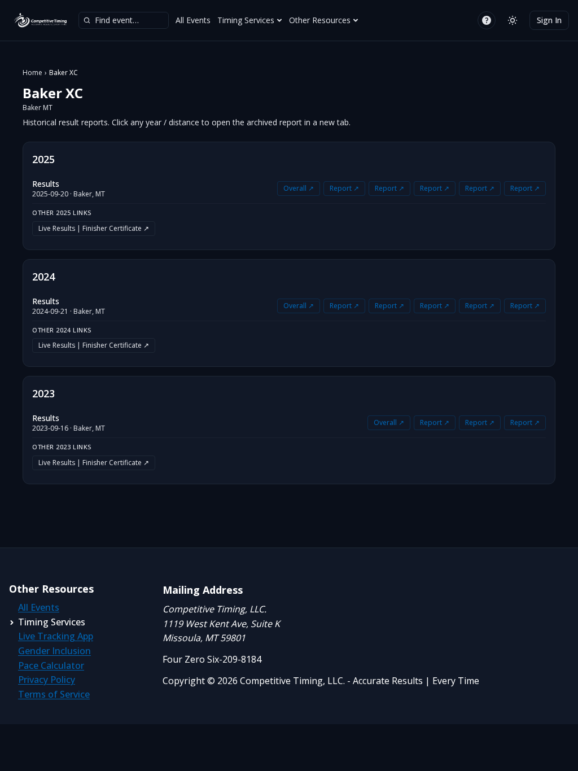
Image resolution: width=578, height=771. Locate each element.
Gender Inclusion (54, 651)
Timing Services (245, 20)
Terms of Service (54, 694)
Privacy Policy (46, 679)
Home (32, 72)
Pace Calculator (51, 665)
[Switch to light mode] (512, 20)
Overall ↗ (298, 188)
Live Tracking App (55, 636)
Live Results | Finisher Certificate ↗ (93, 228)
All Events (193, 20)
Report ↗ (344, 188)
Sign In (549, 20)
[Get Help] (487, 20)
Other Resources (320, 20)
